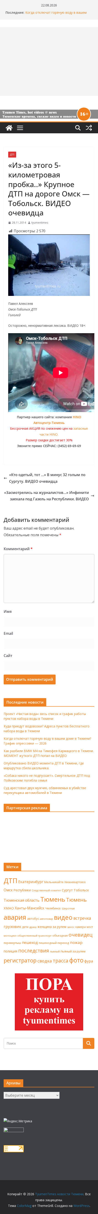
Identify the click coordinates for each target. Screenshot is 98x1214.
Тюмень (52, 899)
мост (90, 927)
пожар (76, 942)
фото (76, 960)
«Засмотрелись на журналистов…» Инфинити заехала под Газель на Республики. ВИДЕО (46, 496)
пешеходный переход (54, 943)
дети (25, 927)
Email (8, 633)
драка (32, 927)
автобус (33, 919)
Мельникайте (54, 882)
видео (63, 917)
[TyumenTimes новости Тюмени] (9, 127)
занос (71, 927)
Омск (8, 889)
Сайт (8, 655)
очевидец (81, 934)
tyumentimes (39, 223)
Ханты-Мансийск (29, 908)
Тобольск (81, 890)
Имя (8, 611)
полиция (10, 951)
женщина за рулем (51, 927)
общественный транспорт (34, 935)
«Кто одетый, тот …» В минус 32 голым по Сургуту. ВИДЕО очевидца (47, 478)
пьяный (55, 951)
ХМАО (9, 908)
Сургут (67, 890)
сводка (44, 961)
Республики (22, 890)
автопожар (46, 918)
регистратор (20, 960)
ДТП (12, 154)
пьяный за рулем (73, 951)
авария (15, 917)
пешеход (30, 942)
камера (80, 927)
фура (88, 961)
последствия (33, 950)
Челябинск (53, 908)
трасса (60, 960)
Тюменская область (21, 900)
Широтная (68, 908)
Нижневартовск (75, 882)
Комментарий (18, 548)
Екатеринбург (30, 881)
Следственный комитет (46, 890)
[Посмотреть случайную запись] (88, 127)
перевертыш (12, 943)
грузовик (12, 926)
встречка (82, 918)
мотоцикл (10, 935)
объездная (60, 935)
